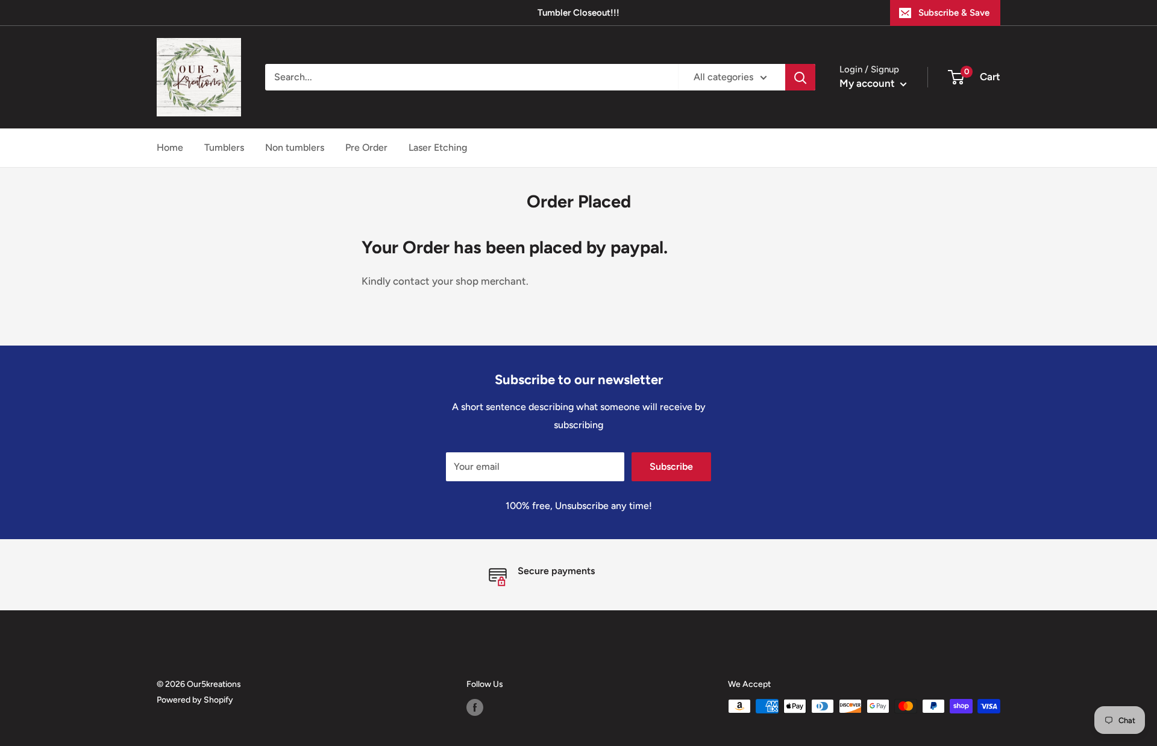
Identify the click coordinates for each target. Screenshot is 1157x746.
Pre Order (366, 147)
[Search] (800, 77)
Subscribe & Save (953, 12)
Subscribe (671, 466)
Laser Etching (438, 147)
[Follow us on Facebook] (474, 707)
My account (868, 83)
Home (170, 147)
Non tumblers (294, 147)
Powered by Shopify (195, 700)
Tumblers (224, 147)
